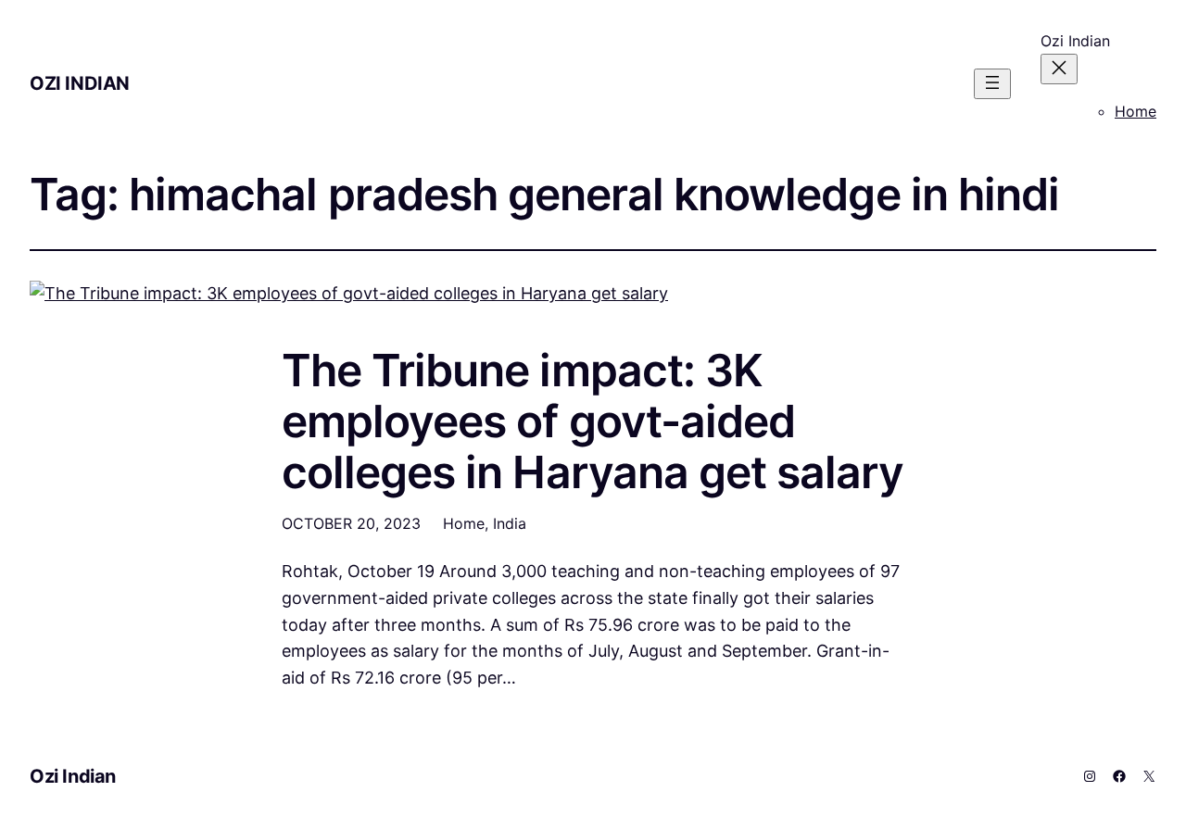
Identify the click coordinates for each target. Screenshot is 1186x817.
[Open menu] (992, 84)
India (509, 523)
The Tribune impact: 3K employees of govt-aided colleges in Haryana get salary (592, 421)
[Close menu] (1059, 69)
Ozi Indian (80, 83)
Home (1135, 111)
